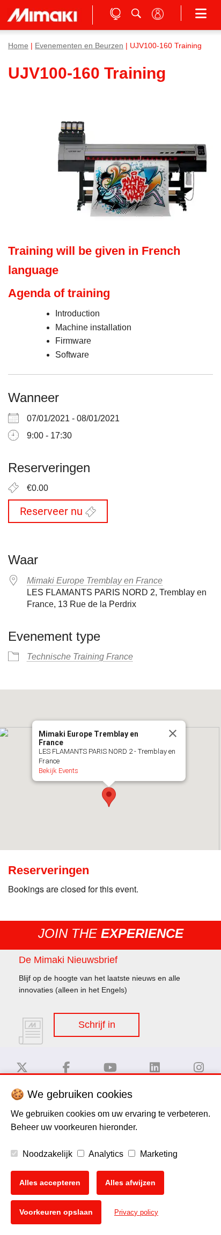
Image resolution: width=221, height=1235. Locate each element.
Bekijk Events (58, 771)
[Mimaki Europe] (22, 1067)
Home (18, 46)
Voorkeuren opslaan (56, 1212)
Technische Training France (80, 656)
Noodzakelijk (46, 1153)
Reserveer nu (52, 511)
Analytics (105, 1153)
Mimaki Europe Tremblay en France (95, 580)
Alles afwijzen (130, 1182)
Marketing (158, 1153)
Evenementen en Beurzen (79, 46)
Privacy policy (136, 1212)
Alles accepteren (49, 1182)
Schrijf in (96, 1024)
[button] (109, 797)
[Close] (173, 733)
